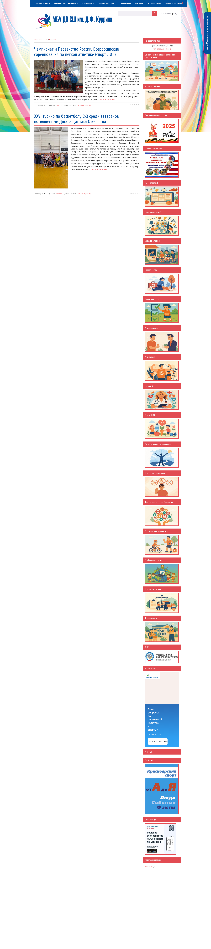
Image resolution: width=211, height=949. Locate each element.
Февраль (53, 39)
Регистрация (166, 13)
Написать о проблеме (158, 741)
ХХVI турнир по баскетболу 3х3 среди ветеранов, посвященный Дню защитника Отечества (77, 119)
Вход (175, 13)
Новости (149, 866)
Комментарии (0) (84, 105)
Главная (37, 39)
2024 (45, 39)
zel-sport (59, 105)
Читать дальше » (107, 99)
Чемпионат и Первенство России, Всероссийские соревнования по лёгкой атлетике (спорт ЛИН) (76, 52)
